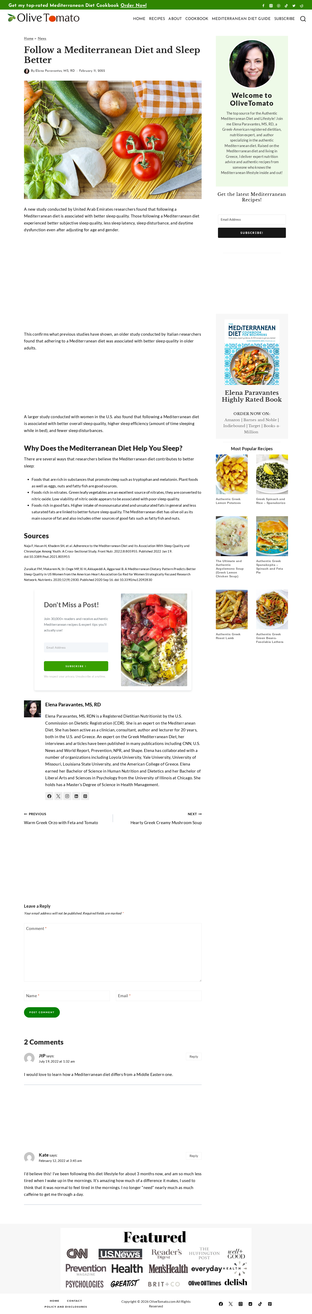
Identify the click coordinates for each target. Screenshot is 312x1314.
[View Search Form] (302, 19)
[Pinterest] (278, 5)
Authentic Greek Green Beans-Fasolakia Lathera (270, 638)
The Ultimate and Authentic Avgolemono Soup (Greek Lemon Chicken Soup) (230, 568)
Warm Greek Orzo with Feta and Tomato (61, 818)
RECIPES (157, 19)
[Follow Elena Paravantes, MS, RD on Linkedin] (76, 796)
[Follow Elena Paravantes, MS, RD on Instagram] (67, 796)
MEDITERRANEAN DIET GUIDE (241, 19)
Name (32, 995)
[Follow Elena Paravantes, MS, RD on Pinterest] (85, 796)
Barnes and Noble (260, 420)
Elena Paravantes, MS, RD (55, 71)
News (42, 38)
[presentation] (232, 474)
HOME (139, 19)
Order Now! (134, 5)
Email (124, 995)
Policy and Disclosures (66, 1306)
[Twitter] (294, 5)
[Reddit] (301, 5)
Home (28, 38)
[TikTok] (286, 5)
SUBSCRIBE (284, 19)
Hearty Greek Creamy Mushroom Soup (166, 818)
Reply (194, 1056)
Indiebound (234, 426)
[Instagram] (271, 5)
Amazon (232, 420)
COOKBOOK (196, 19)
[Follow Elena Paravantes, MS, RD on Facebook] (49, 796)
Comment (36, 928)
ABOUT (175, 19)
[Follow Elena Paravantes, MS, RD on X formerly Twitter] (58, 796)
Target (254, 426)
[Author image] (26, 71)
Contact (74, 1300)
